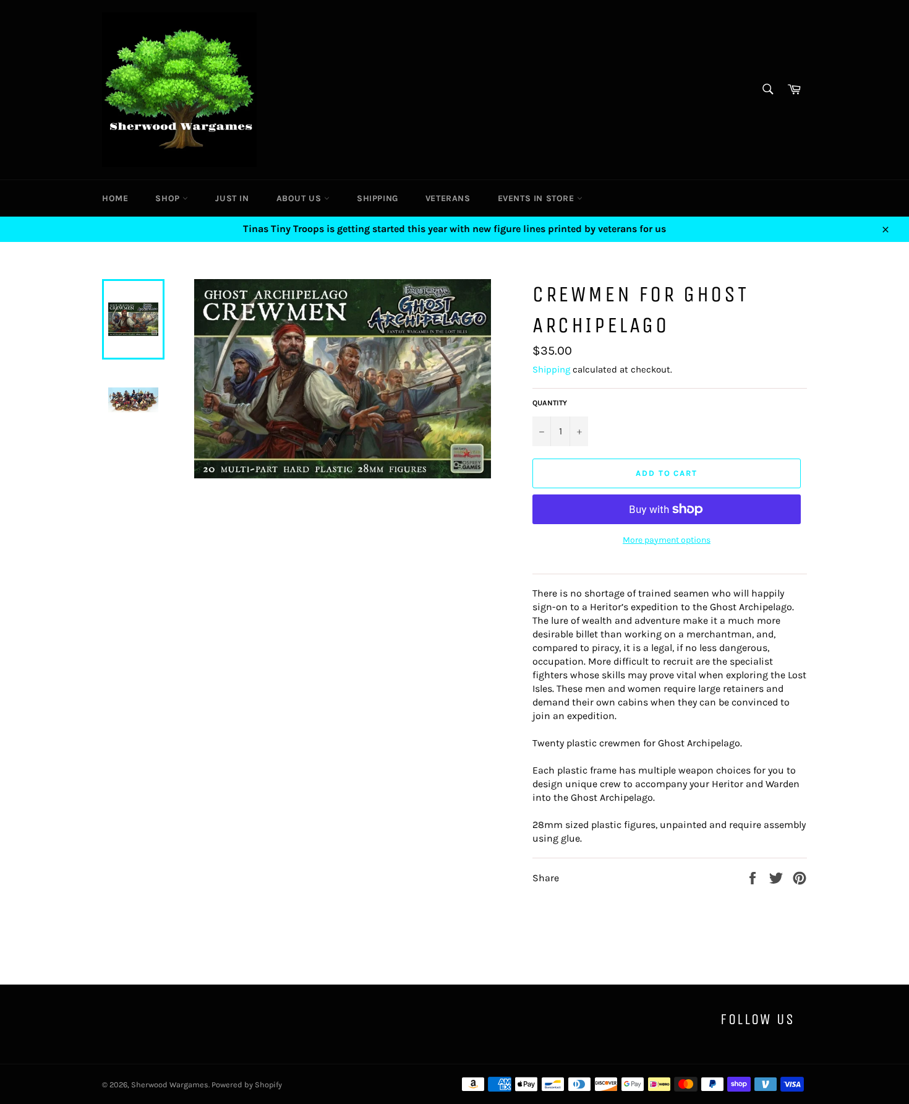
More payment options (667, 540)
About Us (300, 198)
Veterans (448, 198)
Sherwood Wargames (169, 1084)
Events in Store (538, 198)
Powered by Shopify (246, 1084)
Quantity (549, 403)
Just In (232, 198)
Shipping (377, 198)
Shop (168, 198)
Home (115, 198)
